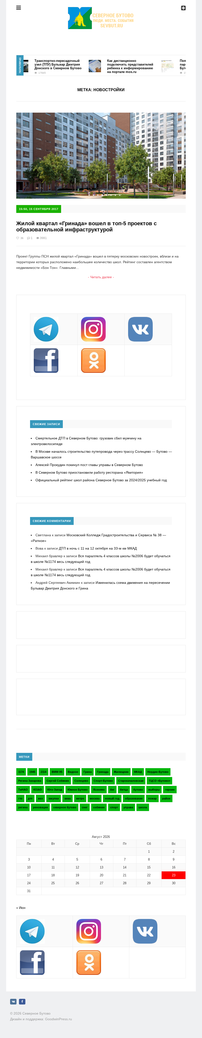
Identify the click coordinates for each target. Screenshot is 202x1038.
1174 (21, 771)
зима (67, 798)
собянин (99, 807)
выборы (154, 789)
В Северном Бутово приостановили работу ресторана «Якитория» (89, 472)
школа (142, 807)
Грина (88, 771)
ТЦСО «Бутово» (159, 780)
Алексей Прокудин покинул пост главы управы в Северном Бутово (89, 465)
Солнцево (81, 780)
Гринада (102, 771)
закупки (53, 798)
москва (95, 798)
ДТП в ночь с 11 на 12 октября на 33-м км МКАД (98, 548)
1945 (32, 771)
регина (23, 807)
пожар (152, 798)
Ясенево (99, 789)
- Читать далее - (101, 277)
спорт (114, 807)
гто (20, 798)
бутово (138, 789)
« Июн (20, 908)
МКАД (138, 771)
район (166, 798)
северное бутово (64, 807)
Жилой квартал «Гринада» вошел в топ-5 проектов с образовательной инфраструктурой (86, 226)
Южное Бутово (77, 789)
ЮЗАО (37, 789)
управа (128, 807)
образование (134, 798)
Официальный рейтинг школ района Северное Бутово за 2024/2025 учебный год (101, 480)
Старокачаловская (130, 780)
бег (112, 789)
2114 (43, 771)
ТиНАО (23, 789)
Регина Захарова (29, 780)
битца (124, 789)
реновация (40, 807)
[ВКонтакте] (13, 1001)
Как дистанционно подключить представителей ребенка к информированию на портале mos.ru (121, 66)
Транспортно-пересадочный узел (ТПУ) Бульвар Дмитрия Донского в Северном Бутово (48, 64)
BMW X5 (57, 771)
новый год (112, 798)
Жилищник (121, 771)
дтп (30, 798)
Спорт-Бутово (103, 780)
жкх (40, 798)
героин (170, 789)
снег (85, 807)
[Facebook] (22, 1001)
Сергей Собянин (58, 780)
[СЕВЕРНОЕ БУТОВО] (101, 11)
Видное (73, 771)
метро (80, 798)
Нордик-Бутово (157, 771)
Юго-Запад (54, 789)
